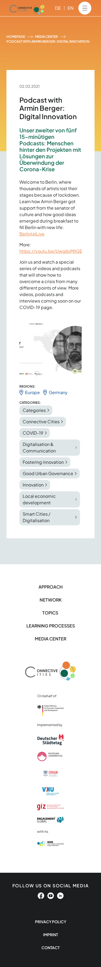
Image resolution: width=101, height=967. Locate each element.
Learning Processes (50, 626)
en (71, 8)
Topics (50, 613)
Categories (34, 410)
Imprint (50, 934)
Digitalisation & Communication (39, 447)
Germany (58, 392)
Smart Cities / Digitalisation (36, 517)
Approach (51, 587)
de (58, 8)
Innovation (33, 485)
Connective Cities (41, 421)
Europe (32, 392)
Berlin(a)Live (31, 234)
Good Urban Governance (48, 473)
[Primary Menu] (84, 8)
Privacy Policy (50, 921)
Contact (50, 947)
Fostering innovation (43, 462)
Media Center (46, 37)
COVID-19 (33, 433)
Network (51, 600)
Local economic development (39, 499)
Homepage (15, 37)
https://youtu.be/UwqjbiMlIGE (50, 251)
